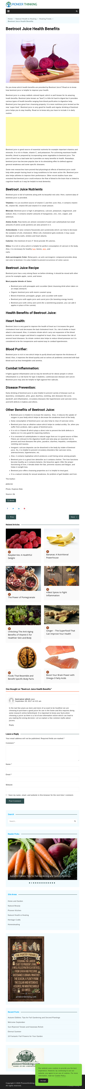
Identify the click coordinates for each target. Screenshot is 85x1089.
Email (9, 774)
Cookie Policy (60, 1076)
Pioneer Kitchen (14, 910)
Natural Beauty (14, 906)
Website (9, 785)
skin (44, 249)
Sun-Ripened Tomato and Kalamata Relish (25, 1027)
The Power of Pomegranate (21, 597)
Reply (11, 725)
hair (34, 249)
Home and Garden (15, 901)
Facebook (8, 508)
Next (73, 517)
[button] (29, 882)
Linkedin (19, 508)
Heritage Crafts (14, 920)
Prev (12, 517)
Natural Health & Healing (18, 915)
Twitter (14, 508)
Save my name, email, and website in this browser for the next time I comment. (41, 795)
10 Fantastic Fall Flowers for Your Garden (25, 1036)
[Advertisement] (42, 131)
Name (9, 764)
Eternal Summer (14, 1031)
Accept (43, 1081)
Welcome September (16, 1022)
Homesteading (14, 924)
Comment (10, 743)
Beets (12, 500)
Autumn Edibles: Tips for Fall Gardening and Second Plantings (40, 876)
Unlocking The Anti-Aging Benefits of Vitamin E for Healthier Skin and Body (20, 634)
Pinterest (25, 508)
